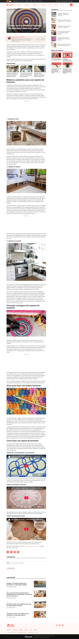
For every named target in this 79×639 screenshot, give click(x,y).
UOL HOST (22, 1)
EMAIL (72, 1)
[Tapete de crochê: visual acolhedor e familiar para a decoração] (53, 14)
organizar (20, 629)
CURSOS (31, 1)
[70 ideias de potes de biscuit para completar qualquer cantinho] (53, 32)
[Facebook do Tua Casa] (59, 625)
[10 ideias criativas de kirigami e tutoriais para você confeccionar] (53, 20)
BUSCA (59, 1)
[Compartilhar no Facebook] (14, 552)
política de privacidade (22, 632)
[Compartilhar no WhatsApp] (8, 552)
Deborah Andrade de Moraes (18, 37)
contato (36, 632)
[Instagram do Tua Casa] (56, 625)
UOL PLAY (35, 1)
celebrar (56, 4)
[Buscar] (71, 5)
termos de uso (13, 632)
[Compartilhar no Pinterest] (11, 552)
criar (30, 629)
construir (15, 629)
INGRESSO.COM (16, 1)
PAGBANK (27, 1)
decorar (9, 629)
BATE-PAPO (65, 1)
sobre (8, 632)
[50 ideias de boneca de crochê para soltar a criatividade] (53, 26)
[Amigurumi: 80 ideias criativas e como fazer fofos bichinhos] (53, 45)
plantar (26, 629)
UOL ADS (40, 1)
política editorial (31, 632)
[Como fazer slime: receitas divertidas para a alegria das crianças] (53, 38)
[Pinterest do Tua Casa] (62, 625)
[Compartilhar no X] (18, 552)
